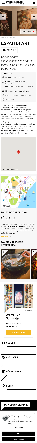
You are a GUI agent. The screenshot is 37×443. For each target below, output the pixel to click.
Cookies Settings (18, 427)
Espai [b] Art (11, 37)
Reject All (18, 433)
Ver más (5, 237)
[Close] (34, 413)
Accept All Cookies (18, 439)
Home (3, 37)
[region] (18, 426)
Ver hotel (10, 327)
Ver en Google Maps (9, 169)
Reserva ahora (19, 332)
